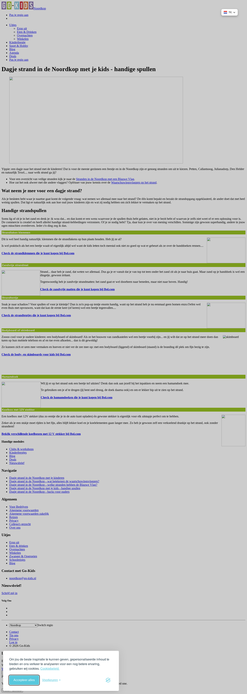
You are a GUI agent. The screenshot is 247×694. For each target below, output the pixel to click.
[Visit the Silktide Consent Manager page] (108, 680)
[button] (229, 12)
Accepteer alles (24, 680)
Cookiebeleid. (49, 668)
